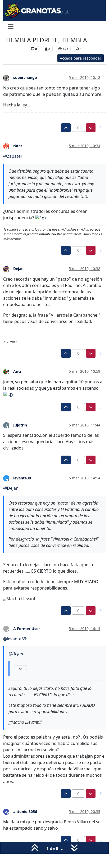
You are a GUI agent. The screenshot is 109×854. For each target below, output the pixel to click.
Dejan (18, 268)
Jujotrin (20, 425)
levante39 (22, 477)
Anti (17, 371)
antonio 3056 (25, 811)
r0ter (17, 145)
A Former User (26, 628)
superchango (25, 77)
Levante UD (16, 49)
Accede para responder (80, 58)
